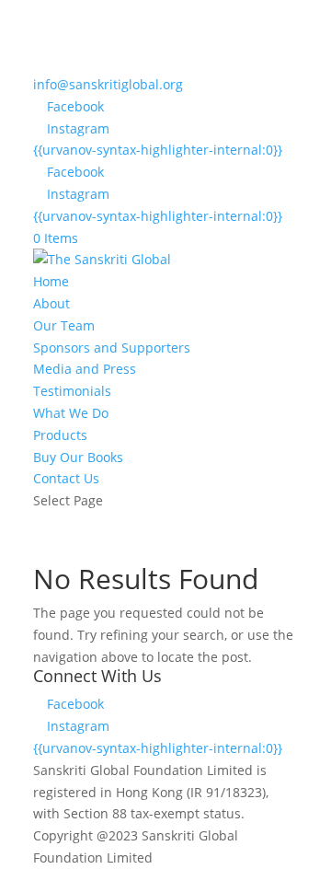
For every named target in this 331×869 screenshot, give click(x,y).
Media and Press (84, 368)
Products (60, 435)
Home (51, 281)
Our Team (64, 325)
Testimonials (72, 391)
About (51, 303)
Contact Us (66, 478)
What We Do (70, 413)
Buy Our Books (78, 457)
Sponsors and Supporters (111, 347)
